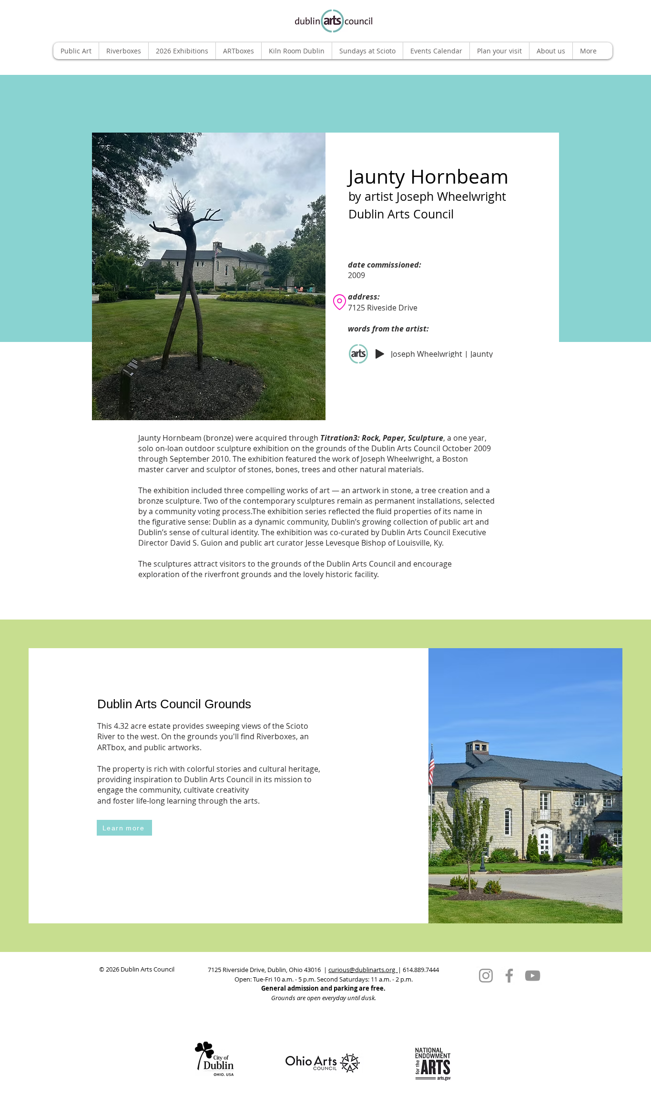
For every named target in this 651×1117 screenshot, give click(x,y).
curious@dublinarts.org (363, 969)
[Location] (339, 301)
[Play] (380, 354)
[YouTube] (532, 975)
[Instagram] (486, 975)
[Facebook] (509, 975)
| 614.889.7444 (418, 969)
